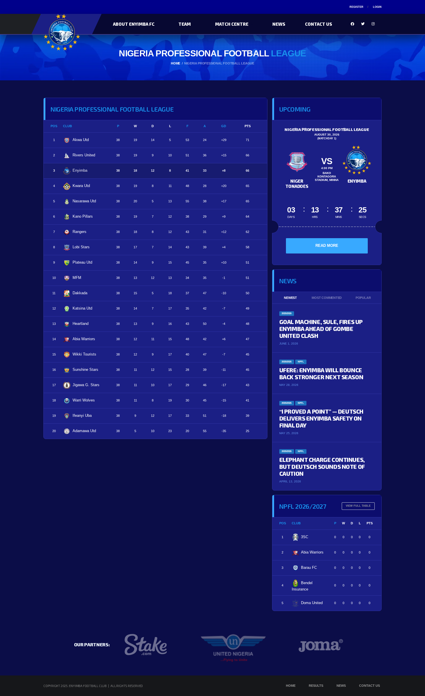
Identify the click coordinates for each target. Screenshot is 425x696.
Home (290, 685)
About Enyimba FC (133, 24)
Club (67, 126)
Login (377, 6)
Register (356, 6)
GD (223, 126)
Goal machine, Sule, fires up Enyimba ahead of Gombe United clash (321, 328)
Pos (54, 126)
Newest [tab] (290, 297)
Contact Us (318, 24)
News (278, 24)
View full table (358, 505)
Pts (248, 126)
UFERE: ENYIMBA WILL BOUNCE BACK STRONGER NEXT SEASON (321, 373)
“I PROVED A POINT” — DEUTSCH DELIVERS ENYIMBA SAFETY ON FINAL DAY (321, 418)
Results (316, 685)
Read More (326, 245)
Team (184, 24)
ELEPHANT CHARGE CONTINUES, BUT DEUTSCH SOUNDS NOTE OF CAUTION (322, 466)
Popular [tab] (363, 297)
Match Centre (231, 24)
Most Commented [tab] (327, 297)
